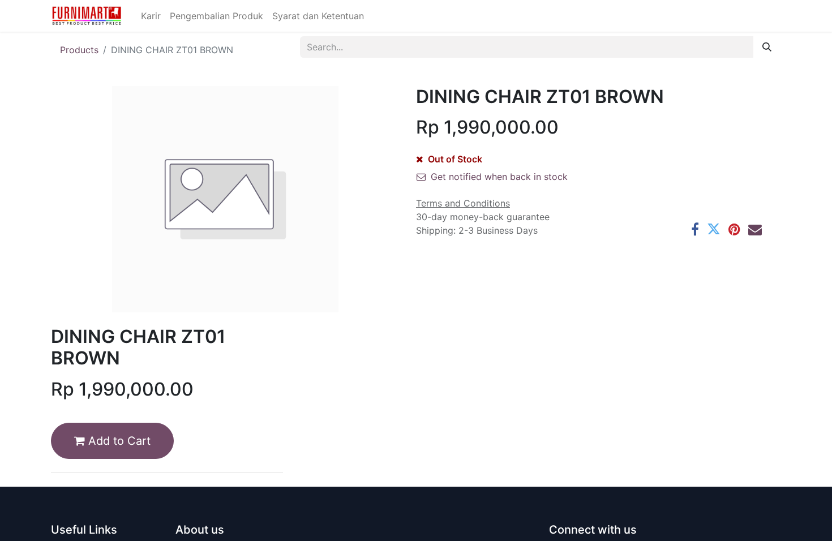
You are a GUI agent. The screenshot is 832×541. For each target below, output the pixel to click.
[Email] (755, 229)
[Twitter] (714, 229)
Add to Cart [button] (118, 441)
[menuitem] (150, 16)
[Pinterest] (734, 229)
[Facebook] (695, 229)
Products (79, 49)
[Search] (767, 47)
